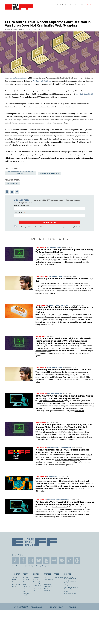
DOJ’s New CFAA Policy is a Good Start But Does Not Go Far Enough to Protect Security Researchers (64, 397)
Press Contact (58, 577)
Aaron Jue (53, 476)
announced (79, 411)
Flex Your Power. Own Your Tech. (52, 478)
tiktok (70, 560)
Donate (89, 5)
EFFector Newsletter (47, 589)
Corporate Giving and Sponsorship (71, 587)
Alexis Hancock (66, 305)
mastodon (15, 560)
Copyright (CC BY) (20, 607)
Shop (83, 5)
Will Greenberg (54, 447)
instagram (31, 560)
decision (59, 507)
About (46, 5)
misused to (65, 514)
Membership (16, 584)
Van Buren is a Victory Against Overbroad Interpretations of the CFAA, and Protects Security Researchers (64, 503)
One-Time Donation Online (70, 581)
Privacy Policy (56, 607)
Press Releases (48, 579)
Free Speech (37, 577)
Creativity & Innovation (36, 582)
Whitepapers (48, 586)
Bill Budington (54, 305)
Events (46, 581)
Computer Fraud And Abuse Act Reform (20, 172)
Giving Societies (69, 585)
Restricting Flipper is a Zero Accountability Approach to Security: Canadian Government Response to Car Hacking (64, 309)
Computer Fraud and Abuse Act (75, 288)
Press (14, 586)
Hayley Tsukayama (55, 276)
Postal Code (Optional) (21, 205)
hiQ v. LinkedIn (12, 183)
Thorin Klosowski (55, 247)
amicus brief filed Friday (18, 78)
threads (77, 560)
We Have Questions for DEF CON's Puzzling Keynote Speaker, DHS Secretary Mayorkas (62, 451)
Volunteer (26, 579)
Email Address (18, 212)
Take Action (69, 5)
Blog (45, 577)
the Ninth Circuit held (84, 94)
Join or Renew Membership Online (70, 577)
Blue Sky (39, 560)
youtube (46, 560)
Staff (24, 591)
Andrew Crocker (55, 394)
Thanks (72, 607)
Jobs (24, 588)
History (25, 584)
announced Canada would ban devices (77, 317)
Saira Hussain (66, 447)
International (37, 588)
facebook (23, 560)
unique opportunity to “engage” (67, 460)
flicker (54, 560)
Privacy (35, 579)
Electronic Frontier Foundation (19, 7)
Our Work (60, 5)
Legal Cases (47, 584)
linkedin (62, 560)
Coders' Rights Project (49, 173)
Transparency (37, 585)
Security (14, 581)
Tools (77, 5)
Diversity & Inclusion (26, 594)
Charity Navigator (42, 566)
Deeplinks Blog (41, 247)
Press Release (40, 336)
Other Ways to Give (70, 593)
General (14, 577)
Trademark (36, 607)
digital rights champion (60, 283)
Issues (53, 5)
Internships (26, 586)
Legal (14, 579)
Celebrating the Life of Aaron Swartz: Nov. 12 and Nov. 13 (64, 369)
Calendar (25, 577)
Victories (25, 581)
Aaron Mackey (54, 500)
